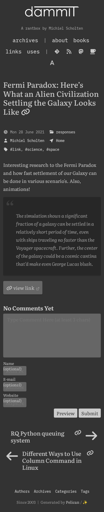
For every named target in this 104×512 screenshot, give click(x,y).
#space (52, 149)
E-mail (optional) (12, 379)
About (60, 40)
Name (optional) (12, 363)
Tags (85, 491)
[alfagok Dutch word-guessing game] (52, 63)
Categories (66, 491)
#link (15, 149)
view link (23, 287)
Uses (33, 51)
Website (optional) (12, 395)
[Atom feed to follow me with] (69, 51)
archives (25, 40)
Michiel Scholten (27, 140)
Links (14, 51)
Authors (22, 491)
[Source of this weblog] (57, 51)
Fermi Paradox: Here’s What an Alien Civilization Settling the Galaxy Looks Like (51, 98)
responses (65, 131)
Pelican (72, 502)
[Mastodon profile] (81, 51)
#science (33, 149)
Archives (42, 491)
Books (81, 40)
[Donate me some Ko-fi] (93, 51)
